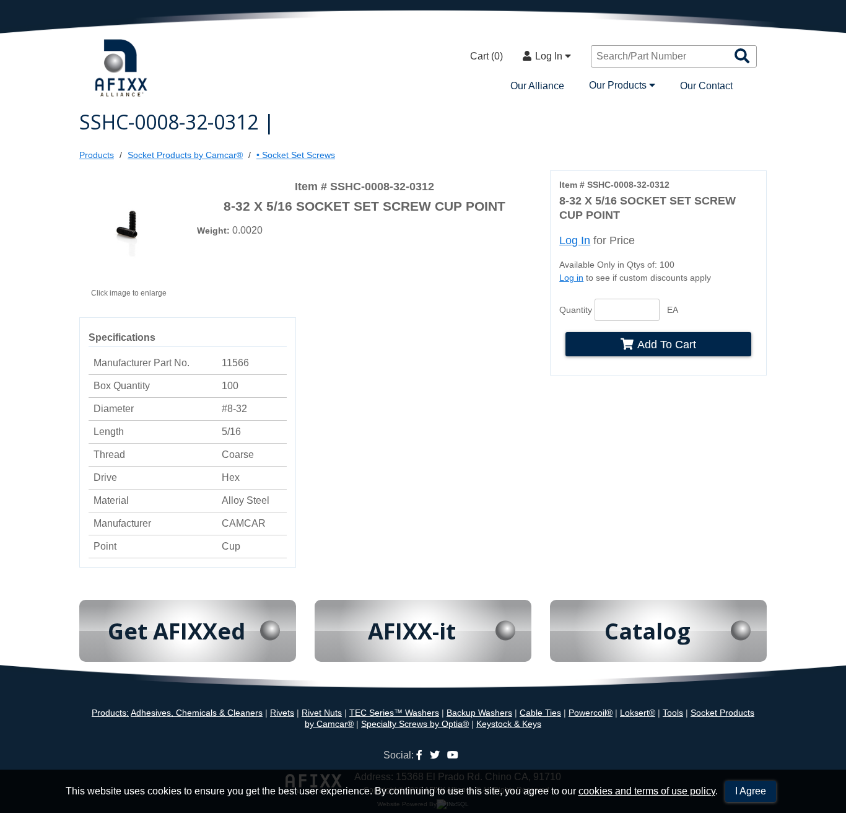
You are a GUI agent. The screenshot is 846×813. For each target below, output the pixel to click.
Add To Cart (666, 344)
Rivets (282, 713)
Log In (550, 56)
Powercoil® (591, 713)
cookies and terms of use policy (646, 791)
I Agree (750, 791)
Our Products (619, 85)
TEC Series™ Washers (394, 713)
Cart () (486, 56)
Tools (673, 713)
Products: (110, 713)
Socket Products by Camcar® (185, 155)
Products (96, 155)
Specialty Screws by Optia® (415, 724)
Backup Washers (479, 713)
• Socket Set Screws (295, 155)
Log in (571, 278)
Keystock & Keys (508, 724)
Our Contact (706, 86)
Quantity (575, 310)
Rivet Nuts (322, 713)
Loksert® (637, 713)
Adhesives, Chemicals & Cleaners (197, 713)
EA (672, 310)
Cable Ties (540, 713)
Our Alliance (537, 86)
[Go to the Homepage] (122, 69)
